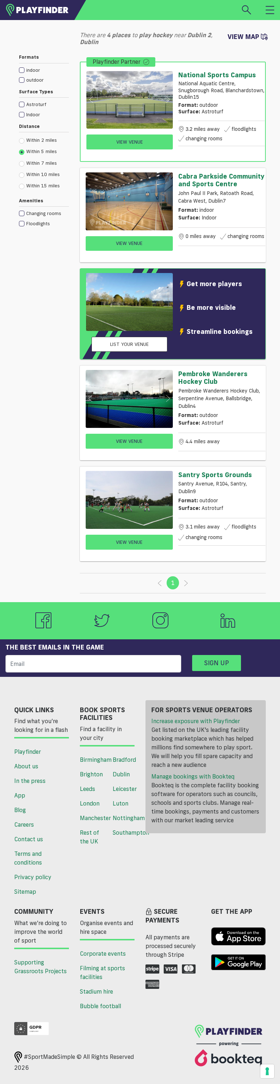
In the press (30, 780)
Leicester (125, 788)
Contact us (28, 839)
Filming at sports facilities (102, 972)
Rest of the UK (89, 837)
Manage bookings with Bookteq (192, 776)
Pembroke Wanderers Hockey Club (213, 377)
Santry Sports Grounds (215, 474)
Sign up (216, 662)
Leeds (87, 788)
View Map (244, 36)
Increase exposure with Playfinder (195, 721)
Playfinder (27, 751)
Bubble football (100, 1006)
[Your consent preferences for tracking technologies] (267, 1071)
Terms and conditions (28, 858)
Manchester (93, 818)
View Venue (129, 142)
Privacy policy (32, 877)
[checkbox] (44, 69)
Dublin (121, 774)
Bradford (124, 759)
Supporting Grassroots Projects (40, 967)
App (19, 795)
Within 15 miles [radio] (43, 185)
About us (26, 766)
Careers (24, 824)
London (90, 803)
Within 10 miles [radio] (43, 174)
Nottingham (126, 818)
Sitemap (25, 891)
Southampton (126, 832)
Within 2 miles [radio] (41, 140)
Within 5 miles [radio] (41, 151)
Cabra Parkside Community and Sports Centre (221, 180)
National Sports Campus (217, 74)
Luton (120, 803)
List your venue (129, 344)
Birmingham (93, 759)
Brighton (91, 774)
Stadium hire (96, 991)
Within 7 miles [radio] (41, 163)
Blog (20, 810)
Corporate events (103, 953)
